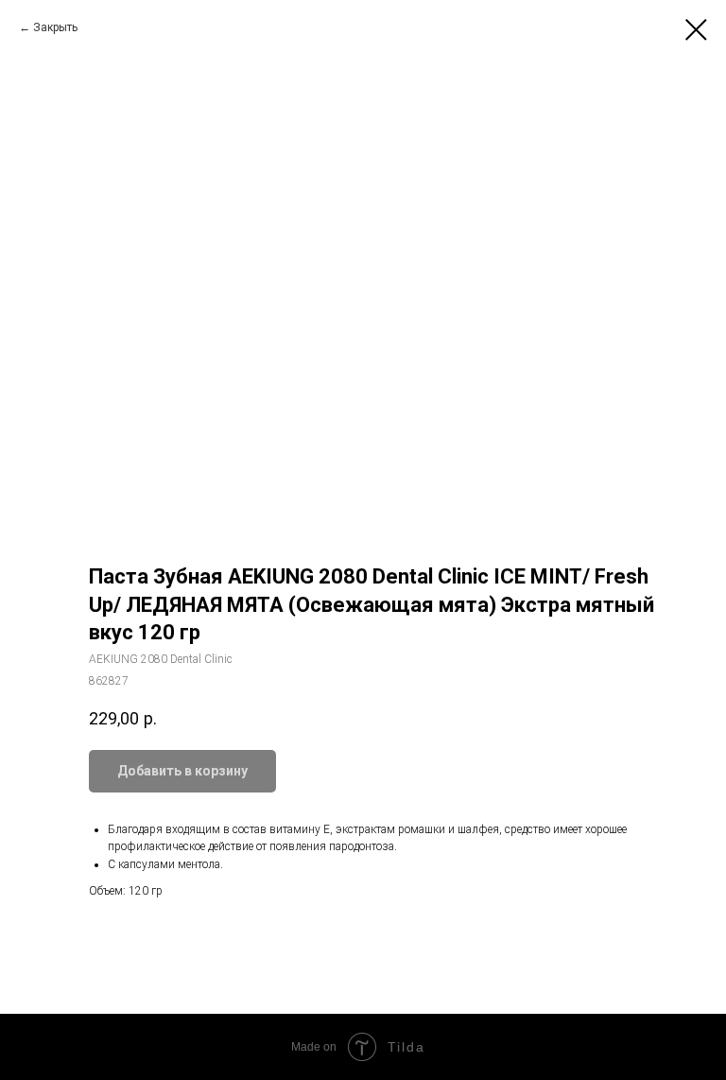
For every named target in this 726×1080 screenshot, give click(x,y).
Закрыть (55, 27)
